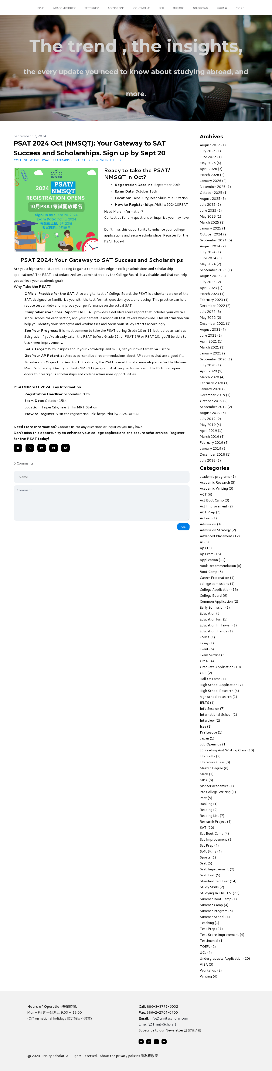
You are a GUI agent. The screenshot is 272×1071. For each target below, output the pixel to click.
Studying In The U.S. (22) (219, 892)
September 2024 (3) (216, 240)
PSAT (46, 274)
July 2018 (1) (210, 460)
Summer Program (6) (216, 910)
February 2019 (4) (214, 442)
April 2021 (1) (211, 341)
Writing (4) (208, 976)
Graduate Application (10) (220, 666)
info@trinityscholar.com (169, 1018)
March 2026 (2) (212, 174)
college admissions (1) (217, 583)
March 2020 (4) (212, 376)
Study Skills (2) (212, 886)
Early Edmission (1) (215, 607)
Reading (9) (209, 809)
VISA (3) (206, 964)
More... (241, 8)
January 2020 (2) (213, 388)
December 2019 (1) (215, 394)
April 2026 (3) (211, 168)
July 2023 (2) (210, 281)
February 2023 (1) (214, 299)
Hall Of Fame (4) (213, 678)
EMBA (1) (207, 637)
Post (183, 526)
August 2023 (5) (213, 275)
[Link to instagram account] (148, 1041)
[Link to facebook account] (141, 1041)
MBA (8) (206, 779)
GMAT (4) (208, 660)
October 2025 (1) (214, 192)
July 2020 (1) (210, 365)
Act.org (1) (208, 518)
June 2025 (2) (211, 210)
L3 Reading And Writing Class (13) (227, 750)
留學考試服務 (200, 8)
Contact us (112, 217)
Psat (46, 160)
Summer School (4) (215, 916)
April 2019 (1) (211, 430)
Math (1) (207, 773)
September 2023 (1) (216, 269)
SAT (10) (207, 827)
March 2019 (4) (212, 436)
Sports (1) (208, 857)
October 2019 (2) (214, 400)
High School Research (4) (219, 690)
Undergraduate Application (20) (225, 958)
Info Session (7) (212, 708)
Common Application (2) (219, 601)
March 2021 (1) (212, 347)
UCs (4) (206, 952)
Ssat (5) (206, 863)
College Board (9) (213, 595)
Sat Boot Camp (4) (214, 833)
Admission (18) (212, 523)
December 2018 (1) (215, 454)
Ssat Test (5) (210, 875)
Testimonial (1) (212, 940)
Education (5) (210, 613)
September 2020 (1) (216, 359)
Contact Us (141, 8)
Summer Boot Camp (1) (218, 898)
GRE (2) (206, 672)
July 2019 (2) (210, 418)
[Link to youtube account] (164, 1041)
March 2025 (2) (212, 222)
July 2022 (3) (210, 311)
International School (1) (218, 714)
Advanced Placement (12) (220, 535)
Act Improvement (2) (216, 506)
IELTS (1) (207, 702)
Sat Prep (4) (209, 845)
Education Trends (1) (216, 631)
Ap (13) (206, 547)
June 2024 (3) (211, 257)
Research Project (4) (216, 821)
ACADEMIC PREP (64, 8)
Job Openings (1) (213, 744)
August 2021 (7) (213, 329)
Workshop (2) (211, 970)
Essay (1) (207, 642)
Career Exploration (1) (217, 577)
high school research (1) (218, 696)
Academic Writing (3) (216, 488)
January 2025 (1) (213, 228)
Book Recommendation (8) (220, 565)
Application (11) (212, 559)
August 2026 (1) (213, 144)
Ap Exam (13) (210, 553)
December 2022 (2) (215, 305)
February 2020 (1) (214, 382)
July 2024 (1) (210, 251)
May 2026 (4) (210, 162)
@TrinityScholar (162, 1024)
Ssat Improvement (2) (217, 869)
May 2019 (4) (210, 424)
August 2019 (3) (213, 412)
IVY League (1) (211, 732)
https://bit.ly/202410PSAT (166, 204)
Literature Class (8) (215, 761)
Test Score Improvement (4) (222, 934)
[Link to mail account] (156, 1041)
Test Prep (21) (211, 928)
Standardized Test (69, 160)
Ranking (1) (209, 803)
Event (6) (207, 648)
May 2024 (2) (210, 263)
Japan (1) (207, 738)
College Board (27, 160)
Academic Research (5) (217, 482)
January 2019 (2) (213, 448)
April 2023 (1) (211, 287)
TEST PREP (92, 8)
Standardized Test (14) (218, 880)
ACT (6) (206, 494)
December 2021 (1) (215, 323)
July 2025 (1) (210, 204)
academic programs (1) (218, 476)
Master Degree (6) (214, 767)
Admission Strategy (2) (218, 529)
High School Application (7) (221, 684)
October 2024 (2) (214, 234)
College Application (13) (219, 589)
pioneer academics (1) (217, 785)
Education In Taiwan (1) (218, 625)
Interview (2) (210, 720)
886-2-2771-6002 (162, 1006)
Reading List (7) (212, 815)
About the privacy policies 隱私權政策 (128, 1055)
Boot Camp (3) (211, 571)
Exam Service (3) (213, 654)
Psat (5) (206, 797)
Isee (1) (206, 726)
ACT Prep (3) (210, 512)
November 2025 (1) (215, 186)
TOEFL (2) (208, 946)
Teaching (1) (209, 922)
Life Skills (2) (210, 756)
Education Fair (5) (214, 619)
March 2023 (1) (212, 293)
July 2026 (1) (210, 150)
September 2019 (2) (216, 406)
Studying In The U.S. (105, 160)
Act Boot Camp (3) (214, 500)
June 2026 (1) (211, 156)
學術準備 (178, 8)
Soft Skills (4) (211, 851)
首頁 (161, 8)
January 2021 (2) (213, 353)
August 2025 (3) (213, 198)
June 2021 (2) (211, 335)
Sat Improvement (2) (216, 839)
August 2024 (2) (213, 246)
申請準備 (222, 8)
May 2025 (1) (210, 216)
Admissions (116, 8)
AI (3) (204, 541)
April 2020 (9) (211, 370)
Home (40, 8)
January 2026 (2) (213, 180)
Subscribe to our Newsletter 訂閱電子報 (170, 1030)
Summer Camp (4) (214, 904)
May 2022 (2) (210, 317)
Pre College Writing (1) (218, 791)
